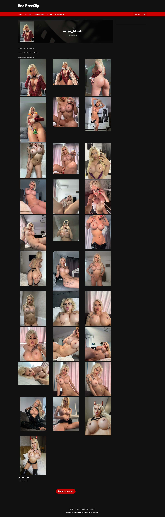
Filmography (73, 35)
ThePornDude (59, 14)
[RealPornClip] (28, 6)
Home (20, 14)
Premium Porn (39, 14)
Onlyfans (28, 14)
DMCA (86, 512)
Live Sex (49, 14)
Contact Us (69, 512)
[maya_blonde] (27, 32)
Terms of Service (78, 512)
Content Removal (93, 512)
